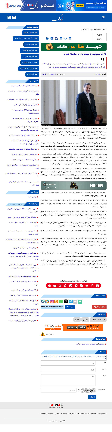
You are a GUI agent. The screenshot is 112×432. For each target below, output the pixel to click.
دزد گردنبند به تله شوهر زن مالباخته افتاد (24, 160)
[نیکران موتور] (74, 185)
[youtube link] (55, 285)
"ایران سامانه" (51, 421)
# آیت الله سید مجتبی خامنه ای (26, 38)
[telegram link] (87, 285)
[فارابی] (74, 47)
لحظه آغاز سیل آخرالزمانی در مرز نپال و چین (22, 217)
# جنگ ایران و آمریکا (30, 56)
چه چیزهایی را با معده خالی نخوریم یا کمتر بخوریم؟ (24, 302)
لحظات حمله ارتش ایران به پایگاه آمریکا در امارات (24, 283)
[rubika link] (97, 285)
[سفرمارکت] (73, 327)
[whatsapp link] (92, 285)
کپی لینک (69, 306)
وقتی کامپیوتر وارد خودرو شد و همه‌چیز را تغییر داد (22, 175)
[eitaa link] (65, 285)
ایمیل (104, 369)
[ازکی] (81, 5)
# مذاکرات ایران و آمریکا (28, 68)
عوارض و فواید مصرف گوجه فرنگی (25, 248)
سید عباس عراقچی (98, 319)
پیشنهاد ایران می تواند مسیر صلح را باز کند (90, 344)
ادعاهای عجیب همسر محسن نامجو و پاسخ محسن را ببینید (23, 232)
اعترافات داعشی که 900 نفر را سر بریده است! (22, 276)
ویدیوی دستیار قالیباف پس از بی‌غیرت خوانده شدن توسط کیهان (22, 241)
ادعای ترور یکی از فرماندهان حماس (25, 105)
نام (105, 362)
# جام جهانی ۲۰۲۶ (30, 32)
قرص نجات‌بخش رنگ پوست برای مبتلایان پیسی (24, 224)
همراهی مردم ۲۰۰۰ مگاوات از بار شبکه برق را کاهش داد (24, 183)
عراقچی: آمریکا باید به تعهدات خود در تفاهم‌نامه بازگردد (25, 120)
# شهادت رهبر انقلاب (29, 62)
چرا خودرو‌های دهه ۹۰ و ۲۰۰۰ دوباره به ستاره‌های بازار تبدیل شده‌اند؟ (25, 142)
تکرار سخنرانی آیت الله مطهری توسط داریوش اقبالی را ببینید (23, 210)
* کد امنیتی (102, 389)
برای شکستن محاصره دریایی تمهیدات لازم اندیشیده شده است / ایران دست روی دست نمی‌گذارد (24, 268)
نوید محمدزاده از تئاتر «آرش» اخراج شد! (24, 154)
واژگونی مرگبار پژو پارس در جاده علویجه (23, 290)
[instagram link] (71, 285)
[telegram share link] (71, 302)
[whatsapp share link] (61, 302)
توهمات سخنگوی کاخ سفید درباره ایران (24, 86)
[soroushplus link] (76, 285)
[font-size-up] (70, 38)
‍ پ (65, 38)
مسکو (77, 319)
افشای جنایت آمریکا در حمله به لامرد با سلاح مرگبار (23, 93)
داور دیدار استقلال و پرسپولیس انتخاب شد (23, 149)
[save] (56, 38)
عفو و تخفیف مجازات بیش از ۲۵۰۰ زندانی (23, 135)
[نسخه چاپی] (80, 302)
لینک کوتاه (100, 307)
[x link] (60, 285)
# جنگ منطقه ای (31, 44)
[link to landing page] (57, 17)
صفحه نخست (101, 29)
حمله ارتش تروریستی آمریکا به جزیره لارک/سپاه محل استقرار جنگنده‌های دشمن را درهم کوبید (23, 256)
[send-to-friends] (52, 38)
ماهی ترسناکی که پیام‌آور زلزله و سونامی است (21, 321)
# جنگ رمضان (32, 74)
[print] (47, 38)
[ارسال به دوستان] (75, 302)
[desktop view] (14, 17)
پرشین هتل (32, 197)
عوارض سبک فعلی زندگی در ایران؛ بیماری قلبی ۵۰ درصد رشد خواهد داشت (23, 128)
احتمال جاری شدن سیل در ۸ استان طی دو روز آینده (23, 167)
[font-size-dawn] (61, 38)
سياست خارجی (87, 29)
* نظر (104, 375)
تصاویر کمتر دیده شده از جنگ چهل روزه (23, 295)
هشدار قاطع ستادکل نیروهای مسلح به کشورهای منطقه (25, 112)
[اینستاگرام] (51, 301)
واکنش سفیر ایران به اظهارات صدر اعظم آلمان (22, 99)
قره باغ (85, 319)
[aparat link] (49, 285)
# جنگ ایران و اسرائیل (29, 50)
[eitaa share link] (56, 302)
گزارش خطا (49, 334)
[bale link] (81, 285)
